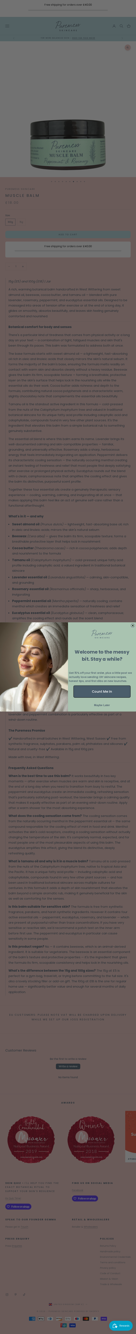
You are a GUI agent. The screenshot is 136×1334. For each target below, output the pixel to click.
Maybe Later (102, 705)
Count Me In (102, 691)
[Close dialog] (133, 625)
